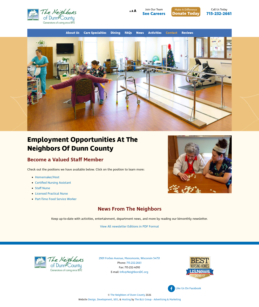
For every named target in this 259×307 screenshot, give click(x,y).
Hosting (126, 299)
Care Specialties (95, 33)
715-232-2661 (219, 14)
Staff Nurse (42, 188)
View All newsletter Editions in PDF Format (129, 226)
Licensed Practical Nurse (51, 194)
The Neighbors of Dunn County (127, 295)
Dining (115, 33)
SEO (115, 299)
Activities (154, 33)
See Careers (154, 14)
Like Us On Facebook (188, 288)
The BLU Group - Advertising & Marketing (158, 299)
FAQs (128, 33)
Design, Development (100, 299)
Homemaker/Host (47, 177)
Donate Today (185, 13)
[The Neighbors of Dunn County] (51, 23)
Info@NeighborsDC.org (134, 272)
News (140, 33)
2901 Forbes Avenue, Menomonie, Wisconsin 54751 (129, 258)
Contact (171, 33)
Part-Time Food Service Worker (55, 199)
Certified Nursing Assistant (53, 183)
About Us (72, 33)
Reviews (187, 33)
